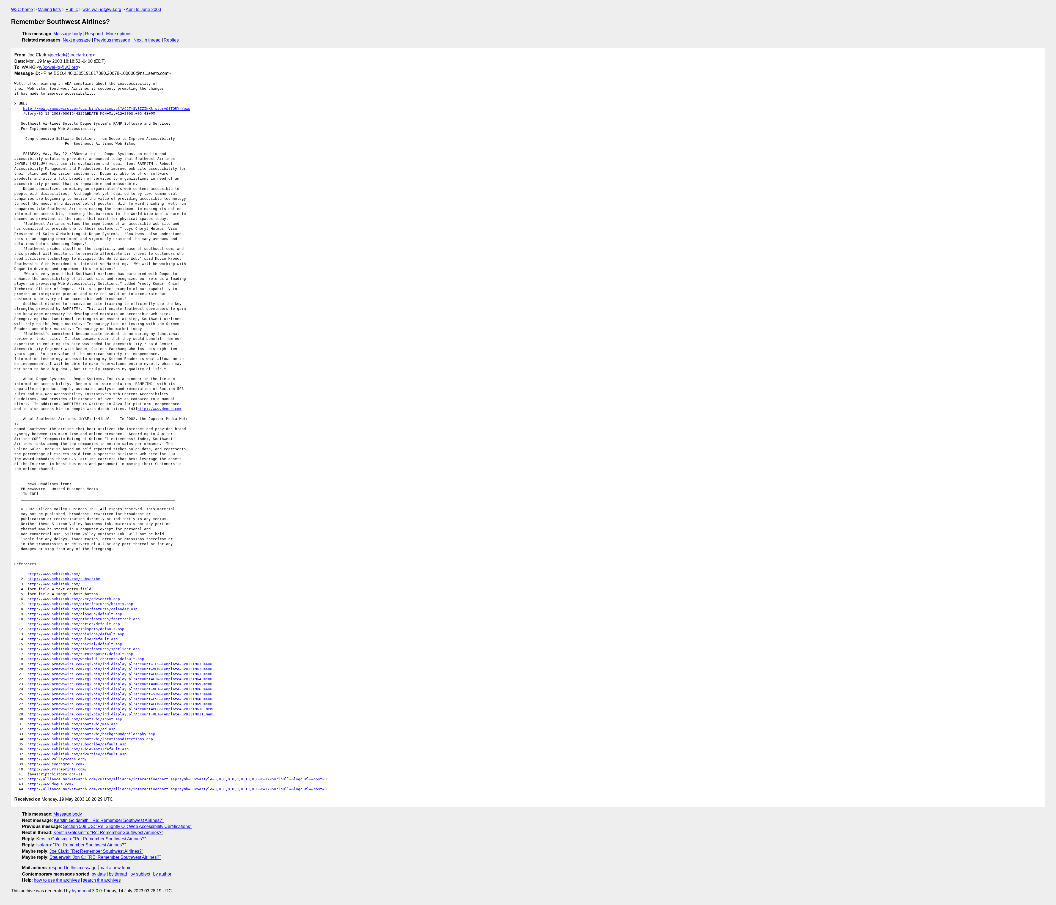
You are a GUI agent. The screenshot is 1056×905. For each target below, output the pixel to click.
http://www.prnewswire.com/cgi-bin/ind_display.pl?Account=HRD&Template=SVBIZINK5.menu (120, 684)
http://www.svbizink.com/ (54, 574)
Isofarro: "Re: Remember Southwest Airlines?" (81, 845)
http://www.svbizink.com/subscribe (64, 579)
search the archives (102, 880)
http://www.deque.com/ (51, 784)
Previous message (112, 40)
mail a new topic (115, 867)
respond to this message (73, 867)
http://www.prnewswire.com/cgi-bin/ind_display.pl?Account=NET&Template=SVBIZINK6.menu (120, 689)
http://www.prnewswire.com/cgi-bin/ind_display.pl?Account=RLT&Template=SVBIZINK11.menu (121, 714)
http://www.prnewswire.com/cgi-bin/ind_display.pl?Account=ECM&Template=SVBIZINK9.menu (120, 704)
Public (71, 9)
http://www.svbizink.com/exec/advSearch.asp (74, 599)
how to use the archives (57, 880)
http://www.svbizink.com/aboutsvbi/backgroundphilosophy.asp (91, 734)
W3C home (22, 9)
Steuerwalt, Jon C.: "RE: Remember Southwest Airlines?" (105, 857)
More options (118, 33)
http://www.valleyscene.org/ (57, 759)
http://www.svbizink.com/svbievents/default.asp (78, 749)
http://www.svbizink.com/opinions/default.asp (76, 634)
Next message (77, 40)
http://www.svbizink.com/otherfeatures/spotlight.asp (84, 649)
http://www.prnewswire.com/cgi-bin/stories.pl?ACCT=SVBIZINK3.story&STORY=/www (106, 108)
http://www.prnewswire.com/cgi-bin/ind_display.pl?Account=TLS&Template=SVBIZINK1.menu (120, 664)
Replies (171, 40)
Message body (67, 33)
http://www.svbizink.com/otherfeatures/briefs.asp (80, 604)
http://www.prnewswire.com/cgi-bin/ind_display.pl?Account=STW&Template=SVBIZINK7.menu (120, 694)
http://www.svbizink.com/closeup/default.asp (75, 614)
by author (162, 874)
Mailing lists (49, 9)
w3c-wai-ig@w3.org (101, 9)
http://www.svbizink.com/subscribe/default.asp (77, 744)
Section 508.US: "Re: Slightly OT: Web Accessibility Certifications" (127, 826)
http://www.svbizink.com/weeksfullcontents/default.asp (86, 659)
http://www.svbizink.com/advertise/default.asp (77, 754)
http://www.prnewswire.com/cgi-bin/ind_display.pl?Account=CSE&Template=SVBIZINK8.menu (120, 699)
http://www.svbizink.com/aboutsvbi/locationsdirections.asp (90, 739)
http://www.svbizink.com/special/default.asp (75, 644)
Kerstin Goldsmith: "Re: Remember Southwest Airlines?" (109, 820)
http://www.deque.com (160, 409)
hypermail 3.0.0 (87, 890)
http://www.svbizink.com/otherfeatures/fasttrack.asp (84, 619)
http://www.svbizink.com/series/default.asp (74, 624)
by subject (140, 874)
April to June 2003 (143, 9)
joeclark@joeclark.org (71, 55)
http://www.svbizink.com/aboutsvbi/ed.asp (72, 729)
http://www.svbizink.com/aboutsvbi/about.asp (75, 719)
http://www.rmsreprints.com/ (57, 769)
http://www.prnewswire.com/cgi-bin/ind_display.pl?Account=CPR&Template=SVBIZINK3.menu (120, 674)
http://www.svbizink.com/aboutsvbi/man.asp (73, 724)
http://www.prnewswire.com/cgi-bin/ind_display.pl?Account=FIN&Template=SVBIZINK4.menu (120, 679)
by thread (118, 874)
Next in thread (147, 40)
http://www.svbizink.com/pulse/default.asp (73, 639)
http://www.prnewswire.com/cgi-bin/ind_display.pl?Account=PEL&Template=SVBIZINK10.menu (121, 709)
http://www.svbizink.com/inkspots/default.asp (76, 629)
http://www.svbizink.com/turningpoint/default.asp (80, 654)
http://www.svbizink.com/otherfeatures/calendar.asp (83, 609)
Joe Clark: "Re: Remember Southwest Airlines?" (96, 851)
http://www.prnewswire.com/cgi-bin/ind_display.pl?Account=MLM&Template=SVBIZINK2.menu (120, 669)
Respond (94, 33)
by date (99, 874)
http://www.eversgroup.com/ (56, 764)
